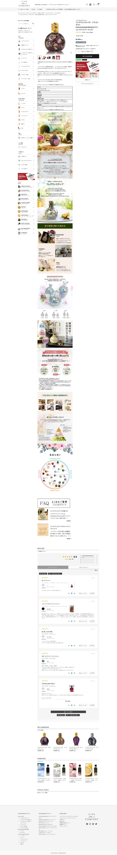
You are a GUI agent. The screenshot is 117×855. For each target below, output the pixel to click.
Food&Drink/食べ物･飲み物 (23, 834)
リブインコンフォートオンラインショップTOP (27, 12)
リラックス (30, 32)
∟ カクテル (21, 842)
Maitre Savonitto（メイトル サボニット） (47, 834)
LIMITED (20, 134)
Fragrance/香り (21, 816)
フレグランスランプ (49, 12)
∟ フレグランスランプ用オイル (25, 819)
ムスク (25, 30)
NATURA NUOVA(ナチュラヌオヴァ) (46, 824)
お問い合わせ (62, 821)
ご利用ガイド (62, 819)
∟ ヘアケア (21, 831)
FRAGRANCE (21, 37)
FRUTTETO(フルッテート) (44, 822)
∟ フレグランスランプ (23, 818)
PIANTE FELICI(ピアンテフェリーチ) (46, 821)
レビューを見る (89, 32)
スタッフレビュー (83, 567)
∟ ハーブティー (21, 835)
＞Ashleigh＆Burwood (81, 20)
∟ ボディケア (21, 832)
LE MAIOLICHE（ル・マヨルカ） (45, 832)
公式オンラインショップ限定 (23, 32)
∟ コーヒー (21, 837)
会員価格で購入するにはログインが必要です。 (86, 48)
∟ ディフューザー (22, 824)
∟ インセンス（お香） (23, 827)
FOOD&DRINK (22, 99)
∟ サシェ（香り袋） (22, 826)
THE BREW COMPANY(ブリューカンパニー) (47, 819)
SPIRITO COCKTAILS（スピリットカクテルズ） (48, 826)
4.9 (75, 557)
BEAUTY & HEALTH (22, 84)
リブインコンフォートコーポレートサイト (68, 818)
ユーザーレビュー (52, 567)
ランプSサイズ (58, 12)
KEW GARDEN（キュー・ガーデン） (46, 831)
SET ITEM (21, 144)
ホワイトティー (20, 30)
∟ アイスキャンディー (23, 839)
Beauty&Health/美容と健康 (23, 829)
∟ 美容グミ (21, 844)
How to (21, 152)
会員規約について (63, 824)
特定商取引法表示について (65, 822)
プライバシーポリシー (64, 826)
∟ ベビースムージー (22, 840)
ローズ (28, 30)
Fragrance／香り (41, 12)
